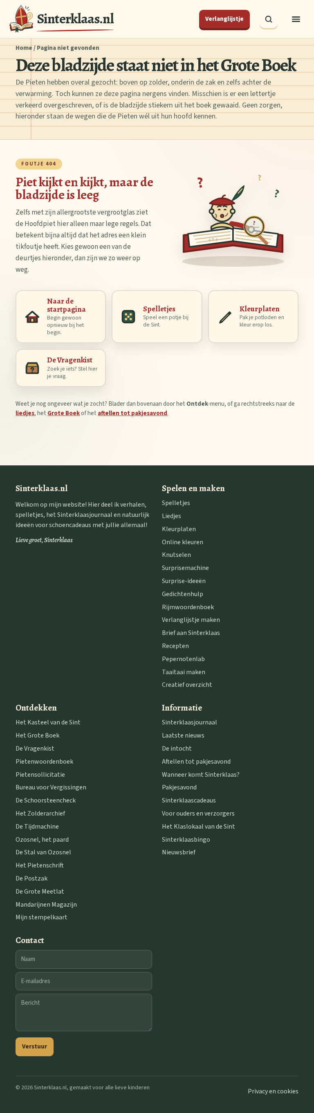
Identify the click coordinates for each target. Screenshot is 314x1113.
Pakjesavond (179, 787)
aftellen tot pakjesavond (132, 413)
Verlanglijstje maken (191, 619)
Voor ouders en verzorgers (198, 813)
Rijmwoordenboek (188, 607)
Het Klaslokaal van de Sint (198, 826)
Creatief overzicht (187, 684)
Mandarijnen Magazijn (46, 904)
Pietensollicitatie (40, 774)
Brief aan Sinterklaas (191, 632)
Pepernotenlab (183, 659)
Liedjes (171, 516)
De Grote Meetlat (40, 891)
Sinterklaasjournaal (189, 722)
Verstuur (34, 1046)
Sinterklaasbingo (186, 839)
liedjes (25, 413)
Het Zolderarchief (40, 813)
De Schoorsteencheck (46, 800)
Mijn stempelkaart (41, 917)
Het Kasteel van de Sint (48, 722)
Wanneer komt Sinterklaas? (201, 774)
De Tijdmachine (37, 826)
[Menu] (296, 19)
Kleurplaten (179, 529)
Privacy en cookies (273, 1091)
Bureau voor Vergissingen (51, 787)
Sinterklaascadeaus (189, 800)
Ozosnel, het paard (42, 839)
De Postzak (31, 878)
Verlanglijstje (224, 19)
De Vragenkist (35, 748)
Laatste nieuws (183, 735)
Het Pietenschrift (40, 865)
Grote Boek (63, 413)
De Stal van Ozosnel (43, 852)
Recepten (175, 645)
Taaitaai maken (183, 672)
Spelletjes (176, 502)
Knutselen (176, 554)
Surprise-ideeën (184, 581)
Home (24, 48)
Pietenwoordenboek (44, 761)
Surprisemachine (185, 567)
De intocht (177, 748)
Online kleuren (182, 542)
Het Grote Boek (37, 735)
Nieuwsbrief (178, 852)
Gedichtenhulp (182, 594)
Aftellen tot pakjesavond (196, 761)
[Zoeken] (269, 19)
